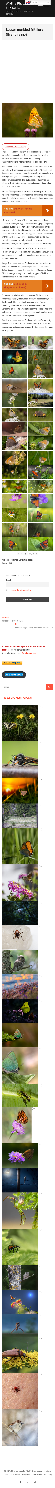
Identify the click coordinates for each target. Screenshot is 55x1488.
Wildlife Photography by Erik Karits (23, 5)
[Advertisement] (27, 74)
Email (8, 580)
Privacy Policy (47, 1474)
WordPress (14, 1474)
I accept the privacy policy (20, 590)
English (34, 2)
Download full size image (15, 146)
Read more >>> (29, 653)
